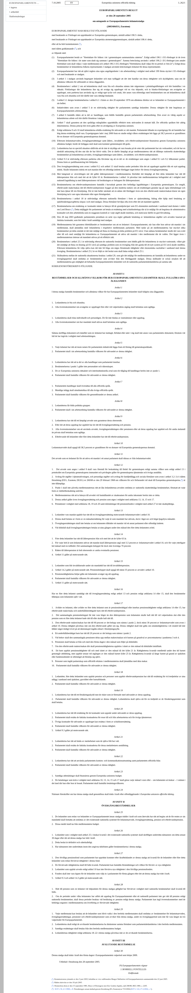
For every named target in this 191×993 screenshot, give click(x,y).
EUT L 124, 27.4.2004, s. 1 (141, 989)
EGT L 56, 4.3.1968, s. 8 (64, 989)
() (80, 44)
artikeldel (15, 12)
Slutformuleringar (17, 16)
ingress (14, 7)
